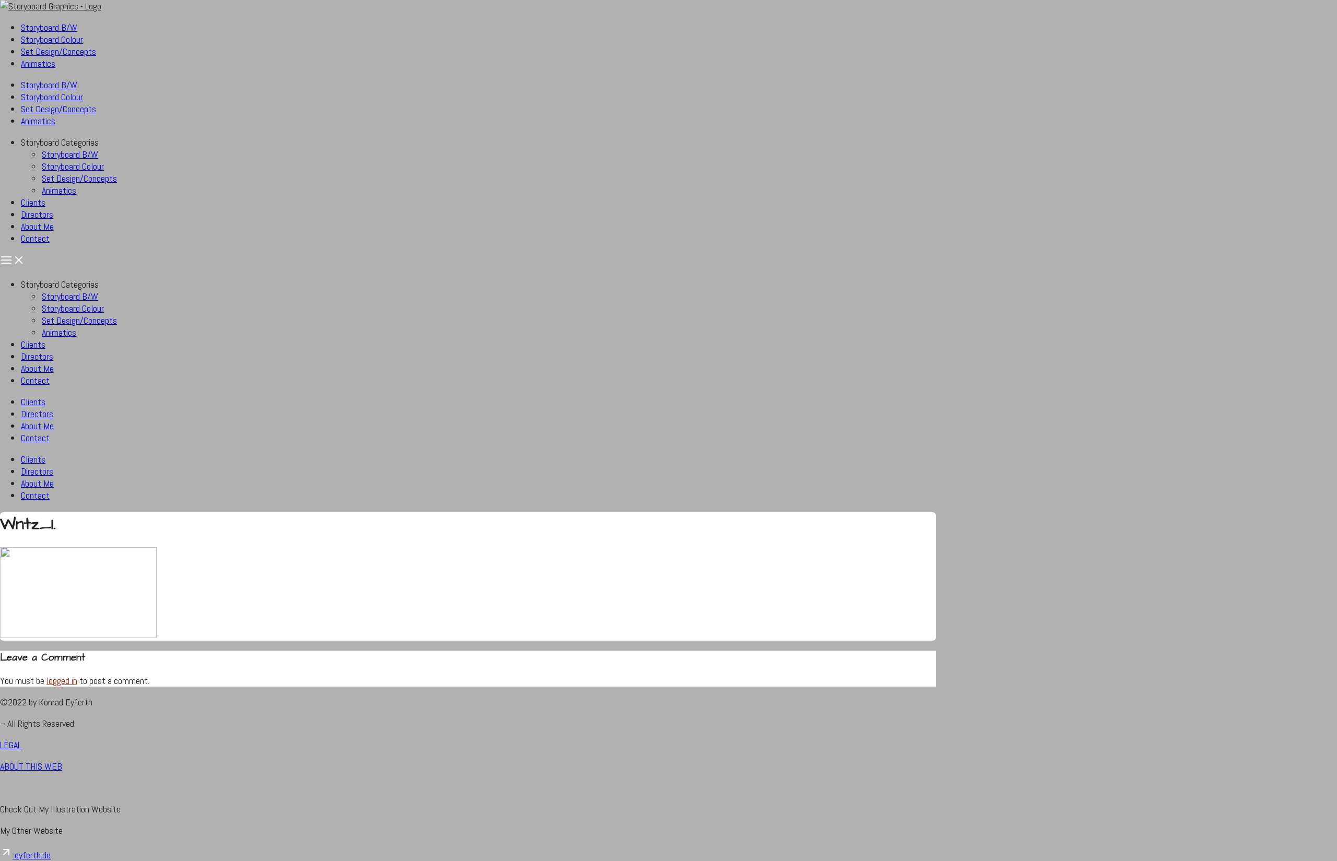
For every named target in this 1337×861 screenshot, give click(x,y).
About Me (37, 226)
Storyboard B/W (49, 27)
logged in (61, 681)
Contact (35, 238)
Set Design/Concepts (58, 51)
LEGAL (10, 745)
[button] (668, 261)
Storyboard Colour (52, 39)
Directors (37, 214)
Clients (33, 202)
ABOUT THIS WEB (31, 766)
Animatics (38, 63)
